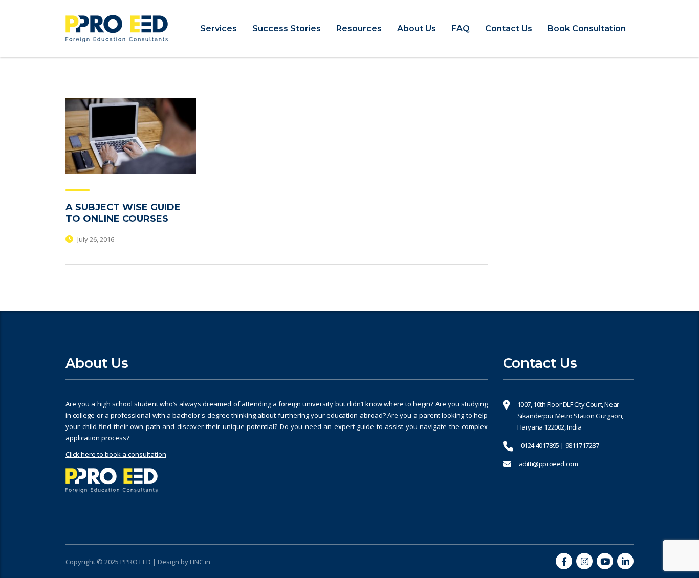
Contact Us (508, 28)
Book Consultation (587, 28)
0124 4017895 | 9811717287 (560, 445)
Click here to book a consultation (115, 454)
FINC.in (200, 561)
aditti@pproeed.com (548, 463)
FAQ (460, 28)
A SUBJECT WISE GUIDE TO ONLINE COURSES (123, 213)
